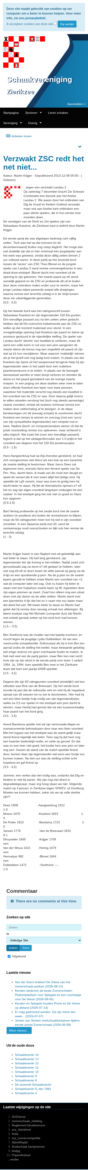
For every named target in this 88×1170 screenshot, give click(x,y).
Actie (15, 1133)
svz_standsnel (21, 1129)
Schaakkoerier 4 (26, 1093)
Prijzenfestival (21, 1155)
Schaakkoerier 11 (26, 1067)
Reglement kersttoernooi (28, 1125)
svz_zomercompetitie (26, 1138)
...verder (13, 1159)
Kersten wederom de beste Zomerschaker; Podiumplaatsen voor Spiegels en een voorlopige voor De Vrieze (48, 995)
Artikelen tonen (21, 136)
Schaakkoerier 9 (26, 1076)
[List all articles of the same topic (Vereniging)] (12, 192)
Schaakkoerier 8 (26, 1080)
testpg (16, 1151)
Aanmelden (75, 104)
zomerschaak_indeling (27, 1121)
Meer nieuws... (19, 1030)
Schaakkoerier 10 (27, 1071)
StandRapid (20, 1142)
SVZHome (19, 1116)
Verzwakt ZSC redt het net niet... (43, 163)
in (8, 933)
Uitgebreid (19, 956)
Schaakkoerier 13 (27, 1059)
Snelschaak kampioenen (28, 1146)
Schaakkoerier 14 (27, 1054)
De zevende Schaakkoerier (33, 1084)
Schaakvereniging (39, 79)
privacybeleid (35, 18)
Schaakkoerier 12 (27, 1063)
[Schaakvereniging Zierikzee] (22, 52)
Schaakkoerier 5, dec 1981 (33, 1089)
